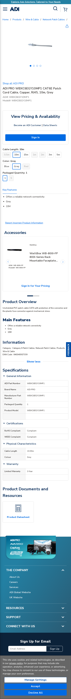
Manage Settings (36, 680)
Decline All (35, 693)
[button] (68, 349)
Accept (35, 686)
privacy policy (16, 663)
